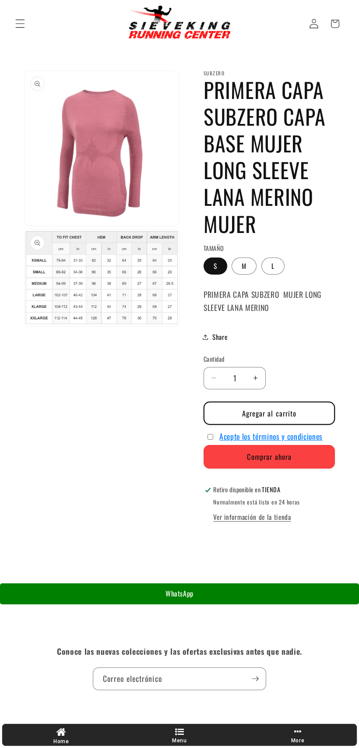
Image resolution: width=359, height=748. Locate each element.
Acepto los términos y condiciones (271, 436)
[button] (20, 23)
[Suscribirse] (255, 678)
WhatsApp (179, 593)
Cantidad (214, 359)
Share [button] (219, 337)
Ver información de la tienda (252, 517)
